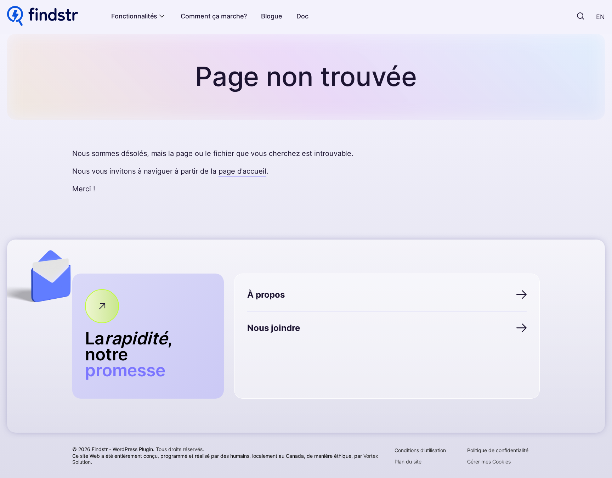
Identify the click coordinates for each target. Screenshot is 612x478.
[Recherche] (580, 17)
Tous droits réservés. (180, 449)
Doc (302, 16)
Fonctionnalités (134, 16)
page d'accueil (242, 171)
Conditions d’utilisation (420, 450)
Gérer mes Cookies (489, 462)
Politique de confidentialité (497, 450)
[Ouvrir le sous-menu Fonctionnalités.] (161, 16)
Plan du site (408, 462)
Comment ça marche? (214, 16)
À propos (266, 294)
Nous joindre (273, 328)
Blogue (271, 16)
